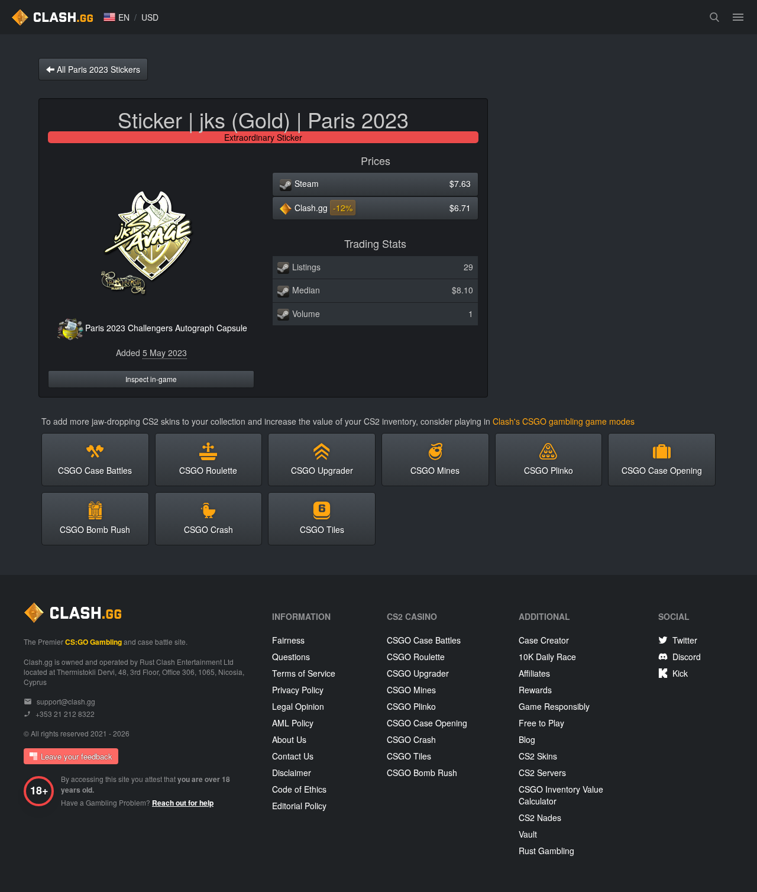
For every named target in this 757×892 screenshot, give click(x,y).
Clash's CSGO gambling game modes (564, 421)
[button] (116, 17)
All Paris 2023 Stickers (97, 69)
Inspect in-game (151, 379)
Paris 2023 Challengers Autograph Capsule (166, 328)
